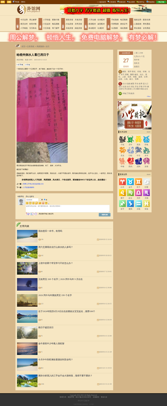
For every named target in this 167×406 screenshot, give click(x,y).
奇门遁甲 (55, 28)
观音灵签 (69, 20)
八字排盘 (46, 20)
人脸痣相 (137, 24)
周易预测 (40, 46)
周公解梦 (33, 20)
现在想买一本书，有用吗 (50, 231)
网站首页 (17, 24)
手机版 (17, 2)
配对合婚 (86, 24)
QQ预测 (114, 28)
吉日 (47, 46)
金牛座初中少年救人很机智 (51, 343)
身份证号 (123, 24)
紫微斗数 (55, 20)
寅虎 (138, 145)
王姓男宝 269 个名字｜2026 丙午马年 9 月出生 (60, 279)
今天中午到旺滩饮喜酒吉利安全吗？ (55, 359)
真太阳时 (132, 2)
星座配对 (92, 24)
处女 (130, 198)
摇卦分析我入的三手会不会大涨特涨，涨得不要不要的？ (65, 375)
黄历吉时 (24, 24)
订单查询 (112, 2)
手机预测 (115, 20)
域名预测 (123, 28)
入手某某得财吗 (28, 187)
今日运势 (24, 20)
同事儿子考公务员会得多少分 (33, 184)
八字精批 (24, 28)
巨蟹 (146, 187)
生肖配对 (101, 20)
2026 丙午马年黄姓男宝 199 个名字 (55, 295)
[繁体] (23, 2)
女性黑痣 (146, 28)
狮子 (122, 198)
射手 (122, 209)
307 (82, 401)
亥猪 (146, 166)
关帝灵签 (78, 24)
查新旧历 (122, 2)
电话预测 (123, 20)
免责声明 (71, 397)
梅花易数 (55, 24)
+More (148, 96)
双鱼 (146, 209)
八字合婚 (92, 20)
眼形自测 (146, 20)
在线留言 (96, 397)
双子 (138, 187)
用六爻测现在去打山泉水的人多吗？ (55, 247)
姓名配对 (92, 28)
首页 (23, 46)
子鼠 (122, 145)
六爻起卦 (46, 24)
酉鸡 (130, 166)
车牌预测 (115, 24)
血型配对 (101, 24)
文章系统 (30, 46)
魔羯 (130, 209)
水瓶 (138, 209)
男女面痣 (137, 28)
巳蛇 (130, 155)
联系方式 (63, 397)
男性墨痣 (146, 24)
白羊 (122, 187)
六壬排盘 (46, 28)
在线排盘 (40, 24)
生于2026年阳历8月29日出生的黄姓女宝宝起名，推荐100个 (66, 311)
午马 (138, 155)
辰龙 (122, 155)
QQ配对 (100, 28)
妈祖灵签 (78, 28)
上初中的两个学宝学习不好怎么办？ (55, 263)
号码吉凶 (108, 24)
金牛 (130, 187)
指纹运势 (137, 20)
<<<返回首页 (101, 2)
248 (88, 401)
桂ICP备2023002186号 (83, 397)
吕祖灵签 (69, 28)
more (148, 132)
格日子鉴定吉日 (46, 327)
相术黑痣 (131, 24)
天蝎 (146, 198)
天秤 (138, 198)
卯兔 (146, 145)
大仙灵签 (69, 24)
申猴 (122, 166)
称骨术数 (33, 24)
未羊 (146, 155)
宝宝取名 (33, 28)
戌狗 (138, 166)
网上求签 (63, 24)
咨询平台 (141, 2)
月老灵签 (78, 20)
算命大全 (104, 397)
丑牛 (130, 145)
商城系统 (151, 2)
